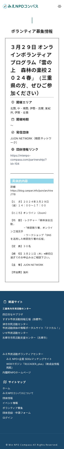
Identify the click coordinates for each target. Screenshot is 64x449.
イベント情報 (10, 403)
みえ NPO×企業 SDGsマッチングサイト (29, 359)
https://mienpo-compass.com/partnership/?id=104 (28, 159)
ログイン (8, 417)
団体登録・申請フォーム (17, 412)
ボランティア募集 (13, 408)
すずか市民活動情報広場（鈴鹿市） (23, 319)
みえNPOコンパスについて (18, 393)
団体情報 (8, 398)
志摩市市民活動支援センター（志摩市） (26, 337)
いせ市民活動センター (15, 332)
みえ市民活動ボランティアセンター (23, 354)
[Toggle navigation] (59, 6)
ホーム (6, 388)
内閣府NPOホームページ (17, 372)
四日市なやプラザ (13, 314)
